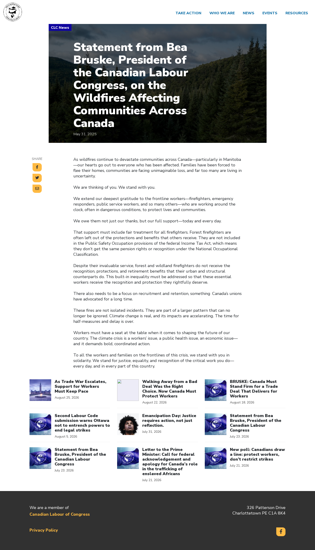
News (248, 13)
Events (269, 13)
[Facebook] (280, 531)
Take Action (188, 13)
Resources (296, 13)
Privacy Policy (44, 530)
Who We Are (222, 13)
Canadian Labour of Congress (60, 514)
